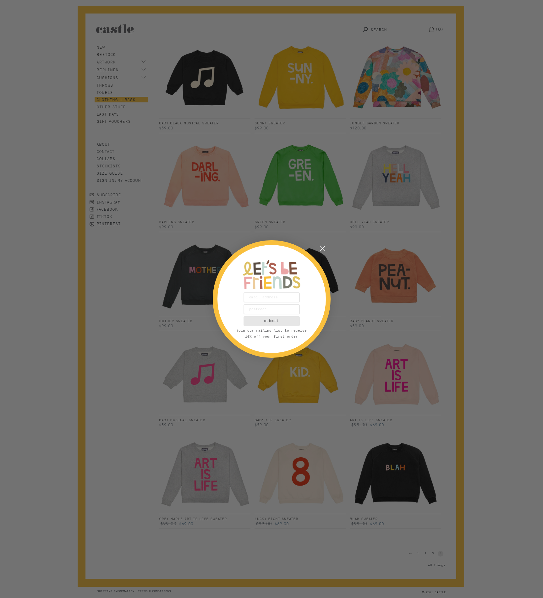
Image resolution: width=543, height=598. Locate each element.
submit (271, 321)
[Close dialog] (322, 248)
